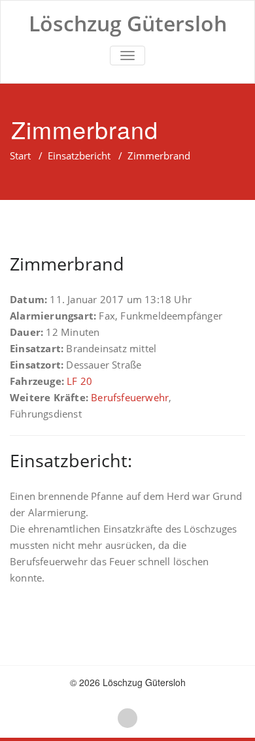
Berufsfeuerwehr (130, 397)
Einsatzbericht (79, 155)
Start (20, 155)
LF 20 (79, 380)
